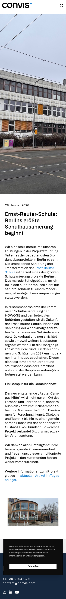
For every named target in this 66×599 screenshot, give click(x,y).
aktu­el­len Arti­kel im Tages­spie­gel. (32, 477)
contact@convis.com (19, 583)
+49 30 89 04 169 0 (17, 579)
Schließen (33, 566)
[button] (28, 520)
